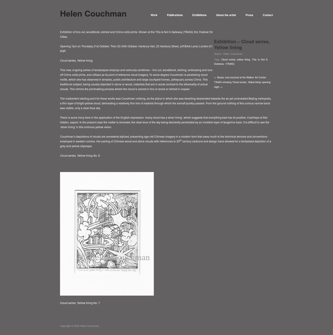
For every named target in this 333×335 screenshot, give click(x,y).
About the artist (226, 15)
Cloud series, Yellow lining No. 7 (80, 303)
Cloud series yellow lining (235, 59)
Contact (268, 15)
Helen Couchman (233, 53)
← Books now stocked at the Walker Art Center (240, 77)
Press (249, 15)
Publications (175, 15)
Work (154, 15)
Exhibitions (199, 15)
